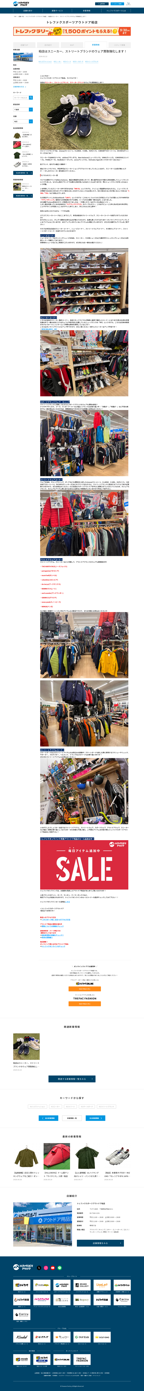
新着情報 (86, 10)
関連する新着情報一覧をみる (72, 1078)
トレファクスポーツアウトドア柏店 (36, 16)
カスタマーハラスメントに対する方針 (69, 1375)
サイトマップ (96, 1375)
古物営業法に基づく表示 (58, 1373)
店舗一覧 (21, 16)
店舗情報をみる (100, 1243)
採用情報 (107, 1373)
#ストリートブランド (91, 61)
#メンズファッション (45, 61)
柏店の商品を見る (85, 989)
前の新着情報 (50, 1118)
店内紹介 (48, 45)
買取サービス (57, 10)
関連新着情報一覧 (22, 196)
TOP (15, 16)
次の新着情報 (94, 1118)
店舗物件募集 (47, 1375)
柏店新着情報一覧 (22, 173)
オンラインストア (128, 4)
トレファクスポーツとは (116, 10)
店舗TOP (24, 45)
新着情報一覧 (72, 1118)
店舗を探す (28, 10)
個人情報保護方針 (46, 1373)
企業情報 (102, 4)
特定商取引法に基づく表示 (74, 1373)
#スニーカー (57, 61)
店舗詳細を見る (18, 86)
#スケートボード (78, 61)
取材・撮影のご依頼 (86, 1375)
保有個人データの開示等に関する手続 (93, 1373)
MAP (72, 45)
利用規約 (55, 1375)
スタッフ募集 (117, 4)
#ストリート (67, 61)
